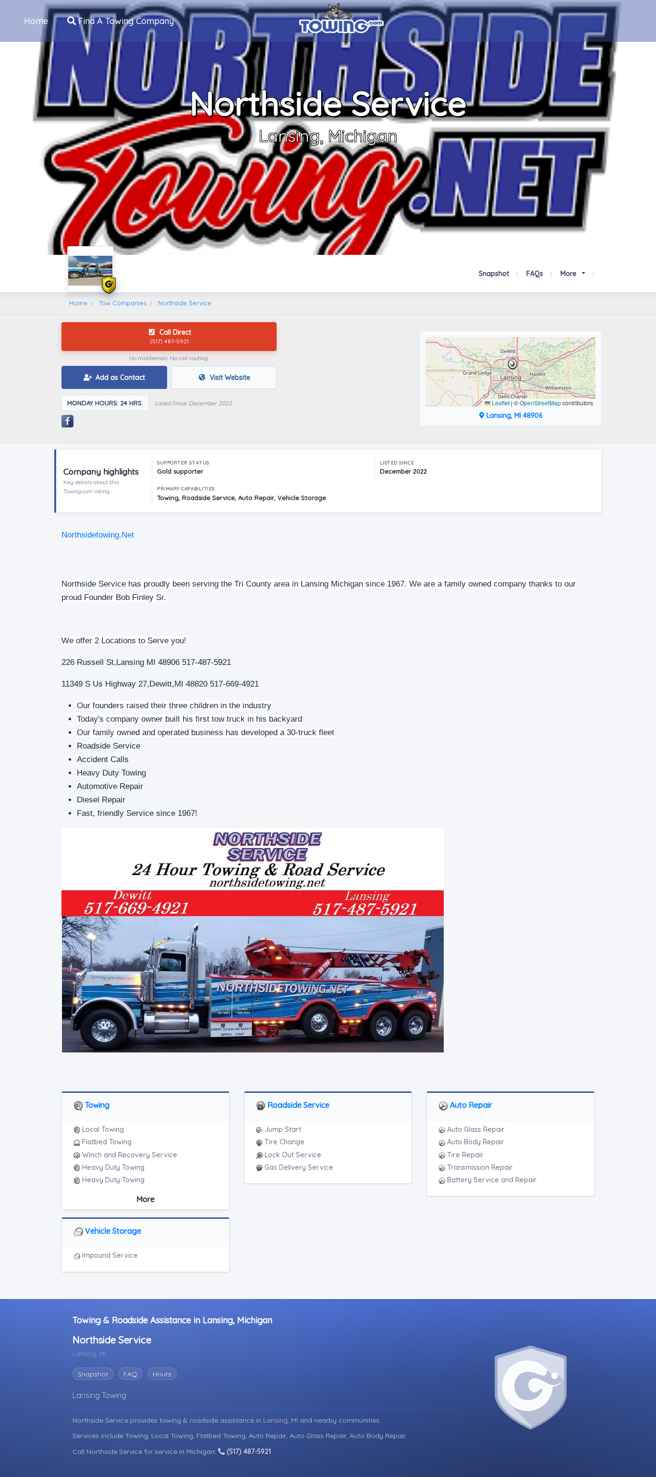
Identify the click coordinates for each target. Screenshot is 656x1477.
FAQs (534, 273)
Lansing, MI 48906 (513, 415)
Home (36, 20)
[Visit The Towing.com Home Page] (341, 17)
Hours (162, 1374)
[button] (513, 364)
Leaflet (500, 403)
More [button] (569, 273)
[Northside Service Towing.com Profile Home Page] (90, 269)
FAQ (130, 1374)
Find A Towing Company (125, 20)
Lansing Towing (99, 1395)
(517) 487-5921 (248, 1451)
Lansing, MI (281, 1420)
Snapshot (494, 273)
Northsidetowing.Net (97, 534)
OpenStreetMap (540, 403)
